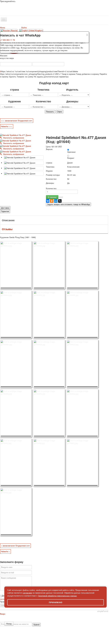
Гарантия (5, 211)
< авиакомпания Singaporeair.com (15, 545)
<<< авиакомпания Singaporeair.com (16, 120)
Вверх (2, 613)
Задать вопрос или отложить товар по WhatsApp (68, 204)
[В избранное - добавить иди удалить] (61, 197)
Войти (24, 27)
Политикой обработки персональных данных (57, 596)
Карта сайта (72, 620)
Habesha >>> (6, 126)
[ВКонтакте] (47, 201)
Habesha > (5, 551)
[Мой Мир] (56, 201)
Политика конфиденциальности (23, 620)
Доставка (5, 207)
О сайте (5, 620)
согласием (27, 593)
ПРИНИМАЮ (55, 602)
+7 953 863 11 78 (7, 39)
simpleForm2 (102, 611)
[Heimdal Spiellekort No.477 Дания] (24, 157)
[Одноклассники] (51, 201)
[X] (60, 201)
